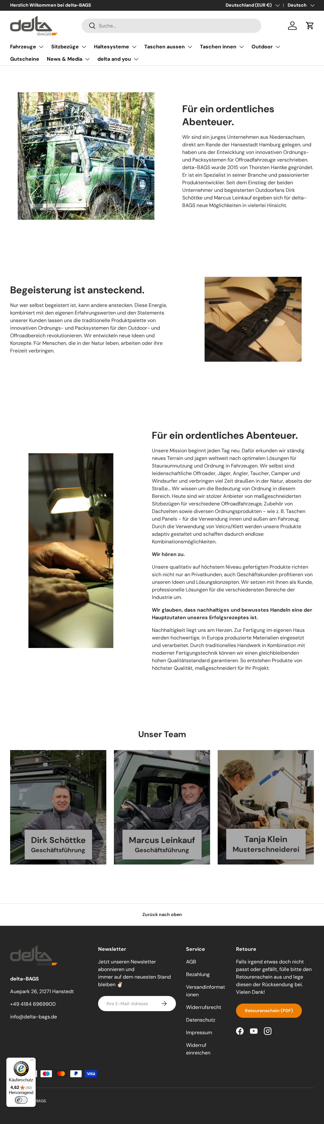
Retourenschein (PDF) (269, 1010)
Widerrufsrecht (203, 1007)
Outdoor (262, 46)
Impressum (199, 1032)
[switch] (21, 1100)
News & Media (64, 59)
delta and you (114, 59)
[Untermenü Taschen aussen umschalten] (190, 47)
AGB (191, 961)
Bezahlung (198, 974)
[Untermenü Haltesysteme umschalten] (134, 47)
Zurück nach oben (162, 914)
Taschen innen (218, 46)
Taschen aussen (164, 46)
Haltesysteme (111, 46)
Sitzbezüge (65, 46)
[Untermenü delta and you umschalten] (136, 59)
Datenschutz (200, 1020)
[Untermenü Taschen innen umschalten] (241, 47)
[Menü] (32, 1061)
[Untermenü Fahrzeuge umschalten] (41, 47)
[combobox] (172, 26)
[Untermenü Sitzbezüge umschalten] (84, 47)
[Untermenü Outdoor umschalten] (278, 47)
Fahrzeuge (23, 46)
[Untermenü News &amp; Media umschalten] (87, 59)
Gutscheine (24, 59)
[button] (310, 26)
